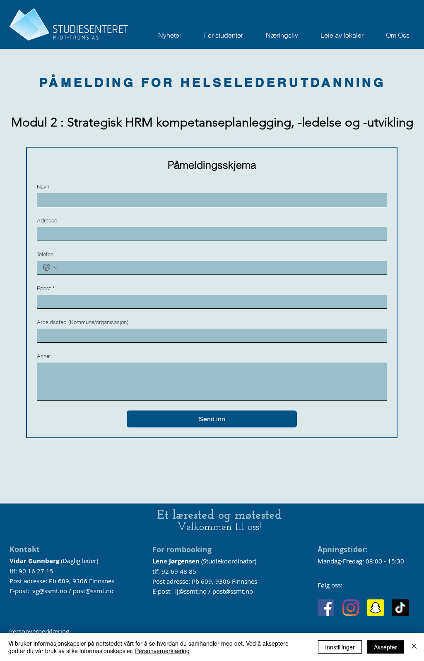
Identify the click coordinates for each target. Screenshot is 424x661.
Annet (44, 356)
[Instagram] (350, 607)
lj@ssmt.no (191, 591)
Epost (46, 288)
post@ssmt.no (93, 591)
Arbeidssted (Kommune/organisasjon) (82, 322)
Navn (43, 186)
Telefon (45, 254)
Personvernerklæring (39, 631)
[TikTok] (400, 607)
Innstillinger (340, 647)
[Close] (414, 647)
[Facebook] (326, 607)
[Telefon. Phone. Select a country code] (50, 267)
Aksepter (385, 647)
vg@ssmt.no (49, 591)
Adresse (47, 220)
